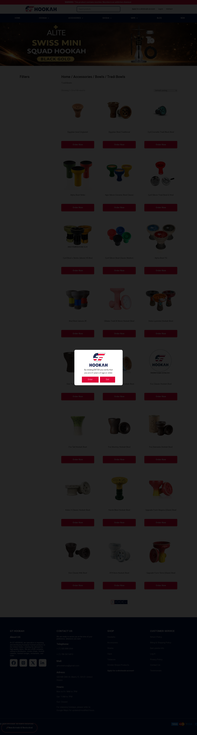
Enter (90, 379)
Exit (107, 379)
